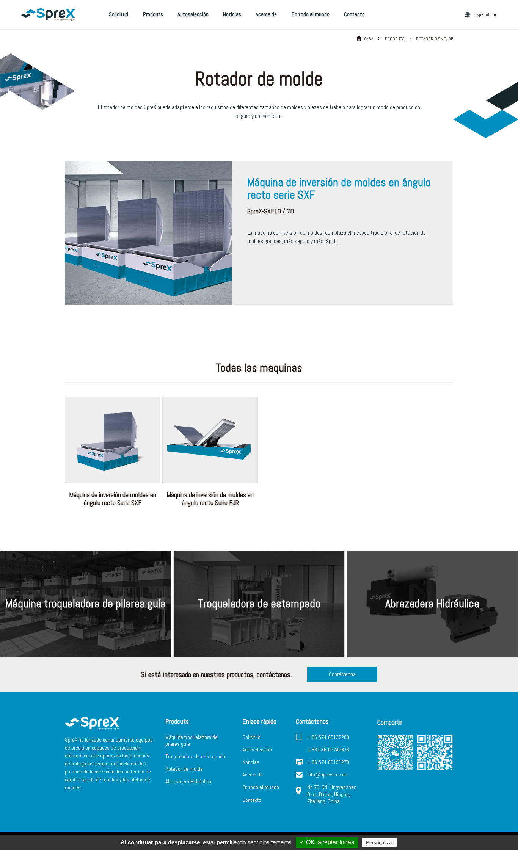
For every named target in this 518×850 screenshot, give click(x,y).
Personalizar (379, 842)
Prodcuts (153, 14)
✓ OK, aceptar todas (327, 842)
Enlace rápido (259, 721)
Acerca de (266, 14)
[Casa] (48, 14)
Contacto (354, 14)
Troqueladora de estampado (195, 756)
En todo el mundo (311, 14)
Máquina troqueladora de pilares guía (191, 740)
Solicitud (118, 14)
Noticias (232, 14)
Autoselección (193, 14)
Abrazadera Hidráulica (188, 781)
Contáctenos (342, 674)
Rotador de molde (184, 768)
